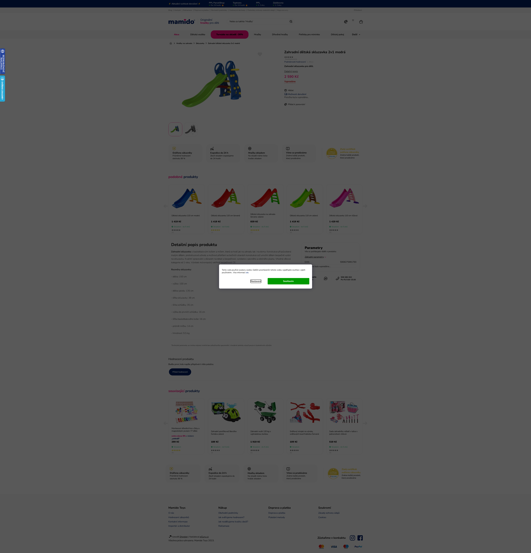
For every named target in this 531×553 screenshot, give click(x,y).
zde (247, 272)
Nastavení (256, 281)
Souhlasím (288, 281)
